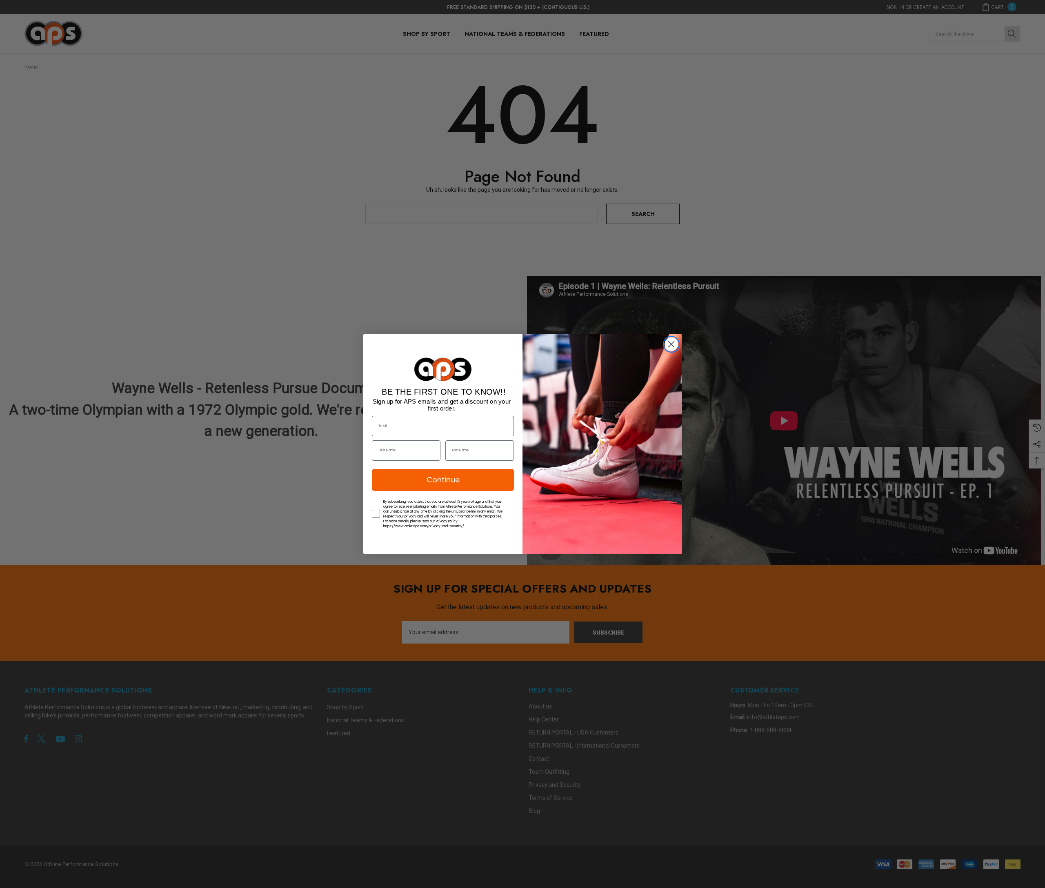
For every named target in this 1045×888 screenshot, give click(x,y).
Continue (443, 480)
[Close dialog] (671, 344)
